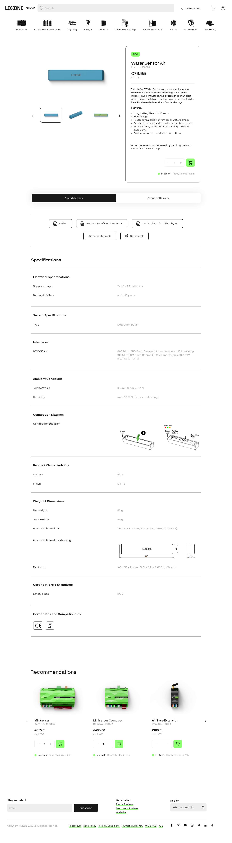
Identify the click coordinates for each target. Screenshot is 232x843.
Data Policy (89, 826)
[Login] (223, 8)
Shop (30, 8)
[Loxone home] (14, 8)
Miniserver (42, 720)
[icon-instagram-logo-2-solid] (192, 828)
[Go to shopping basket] (213, 8)
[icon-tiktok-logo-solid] (212, 828)
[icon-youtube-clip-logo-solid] (185, 828)
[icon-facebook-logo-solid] (171, 828)
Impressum (75, 826)
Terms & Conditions (109, 826)
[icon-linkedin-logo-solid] (205, 828)
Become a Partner (127, 808)
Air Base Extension (165, 720)
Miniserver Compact (107, 720)
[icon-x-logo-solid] (178, 828)
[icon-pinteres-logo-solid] (199, 828)
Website (121, 812)
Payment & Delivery (132, 826)
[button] (76, 75)
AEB (161, 826)
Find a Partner (124, 804)
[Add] (60, 744)
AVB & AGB (151, 826)
